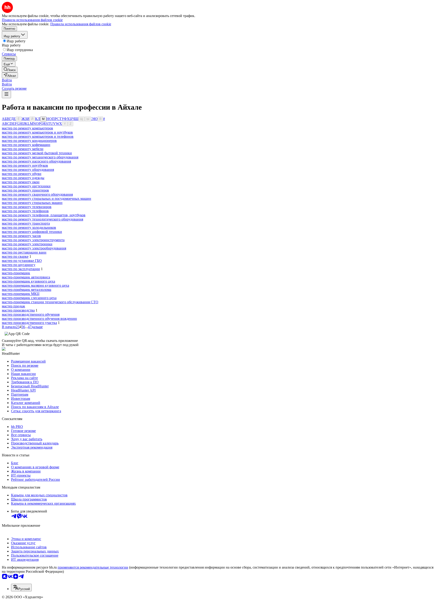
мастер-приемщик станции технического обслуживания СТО (50, 302)
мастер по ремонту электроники (27, 244)
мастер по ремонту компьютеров (27, 128)
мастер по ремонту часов (21, 236)
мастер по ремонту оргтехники (26, 186)
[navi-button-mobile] (6, 94)
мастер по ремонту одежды (23, 178)
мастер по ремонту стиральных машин (32, 203)
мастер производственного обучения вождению (39, 319)
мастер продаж (13, 306)
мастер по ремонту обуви (21, 174)
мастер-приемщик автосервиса (26, 277)
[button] (7, 80)
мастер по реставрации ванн (24, 252)
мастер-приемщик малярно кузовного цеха (35, 285)
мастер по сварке (15, 256)
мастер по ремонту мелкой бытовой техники (37, 153)
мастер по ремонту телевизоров (26, 207)
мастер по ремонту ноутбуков (25, 165)
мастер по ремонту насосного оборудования (36, 161)
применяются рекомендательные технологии (93, 567)
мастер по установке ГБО (22, 261)
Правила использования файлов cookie (80, 24)
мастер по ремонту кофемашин (26, 145)
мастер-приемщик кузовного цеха (28, 281)
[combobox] (21, 587)
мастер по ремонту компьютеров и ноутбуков (37, 132)
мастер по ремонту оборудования (28, 170)
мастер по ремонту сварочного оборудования (37, 194)
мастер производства (18, 310)
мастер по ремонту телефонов (25, 211)
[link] (9, 69)
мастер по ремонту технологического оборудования (42, 219)
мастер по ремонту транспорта (26, 223)
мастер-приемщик (16, 273)
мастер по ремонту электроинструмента (33, 240)
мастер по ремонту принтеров (25, 190)
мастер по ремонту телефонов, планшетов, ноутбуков (43, 215)
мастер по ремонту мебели (22, 149)
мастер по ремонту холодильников (29, 227)
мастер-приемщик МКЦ (21, 294)
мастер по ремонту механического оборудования (40, 157)
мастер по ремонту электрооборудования (34, 248)
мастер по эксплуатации (21, 269)
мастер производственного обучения (30, 314)
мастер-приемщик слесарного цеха (29, 298)
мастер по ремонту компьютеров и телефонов (38, 136)
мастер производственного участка (29, 323)
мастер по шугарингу (18, 265)
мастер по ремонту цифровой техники (32, 232)
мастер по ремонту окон (21, 182)
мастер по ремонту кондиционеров (29, 141)
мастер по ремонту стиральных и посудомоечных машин (46, 198)
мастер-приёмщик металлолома (26, 290)
